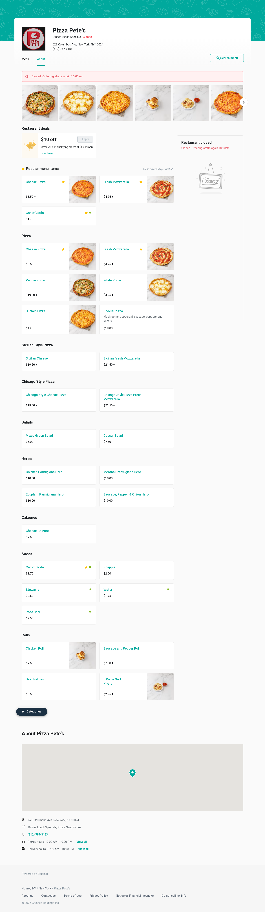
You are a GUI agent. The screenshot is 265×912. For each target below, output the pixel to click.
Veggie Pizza (35, 280)
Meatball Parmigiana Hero (122, 472)
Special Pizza (113, 311)
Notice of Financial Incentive (135, 895)
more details (47, 153)
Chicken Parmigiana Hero (44, 472)
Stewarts (32, 589)
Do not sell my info (174, 895)
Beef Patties (35, 679)
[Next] (244, 102)
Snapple (109, 567)
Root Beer (33, 612)
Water (107, 589)
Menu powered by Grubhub (158, 169)
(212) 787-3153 (62, 49)
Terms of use (73, 895)
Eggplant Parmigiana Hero (45, 494)
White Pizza (112, 280)
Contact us (48, 895)
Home (26, 888)
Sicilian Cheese (37, 358)
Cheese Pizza (36, 182)
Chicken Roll (35, 648)
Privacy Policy (99, 895)
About (41, 59)
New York (45, 888)
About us (28, 895)
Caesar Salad (113, 435)
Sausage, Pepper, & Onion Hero (126, 494)
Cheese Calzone (38, 531)
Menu (25, 59)
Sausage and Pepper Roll (121, 648)
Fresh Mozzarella (116, 182)
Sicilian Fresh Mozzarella (121, 358)
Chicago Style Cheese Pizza (46, 395)
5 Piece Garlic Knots (113, 681)
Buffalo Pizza (35, 311)
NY (34, 888)
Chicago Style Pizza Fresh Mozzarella (122, 397)
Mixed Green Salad (39, 435)
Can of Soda (35, 213)
